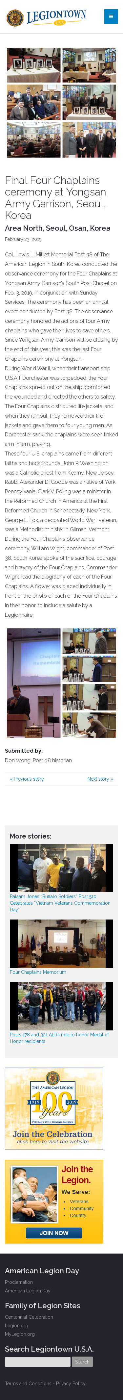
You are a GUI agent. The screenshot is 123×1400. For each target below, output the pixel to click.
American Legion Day (28, 1290)
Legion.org (16, 1325)
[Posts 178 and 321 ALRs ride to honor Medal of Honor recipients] (61, 1006)
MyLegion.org (20, 1334)
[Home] (47, 16)
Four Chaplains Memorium (38, 972)
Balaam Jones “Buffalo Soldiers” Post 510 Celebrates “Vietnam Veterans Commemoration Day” (60, 903)
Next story (100, 779)
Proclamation (19, 1282)
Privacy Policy (71, 1383)
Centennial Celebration (29, 1317)
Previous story (27, 779)
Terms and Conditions (28, 1383)
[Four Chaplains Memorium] (61, 944)
